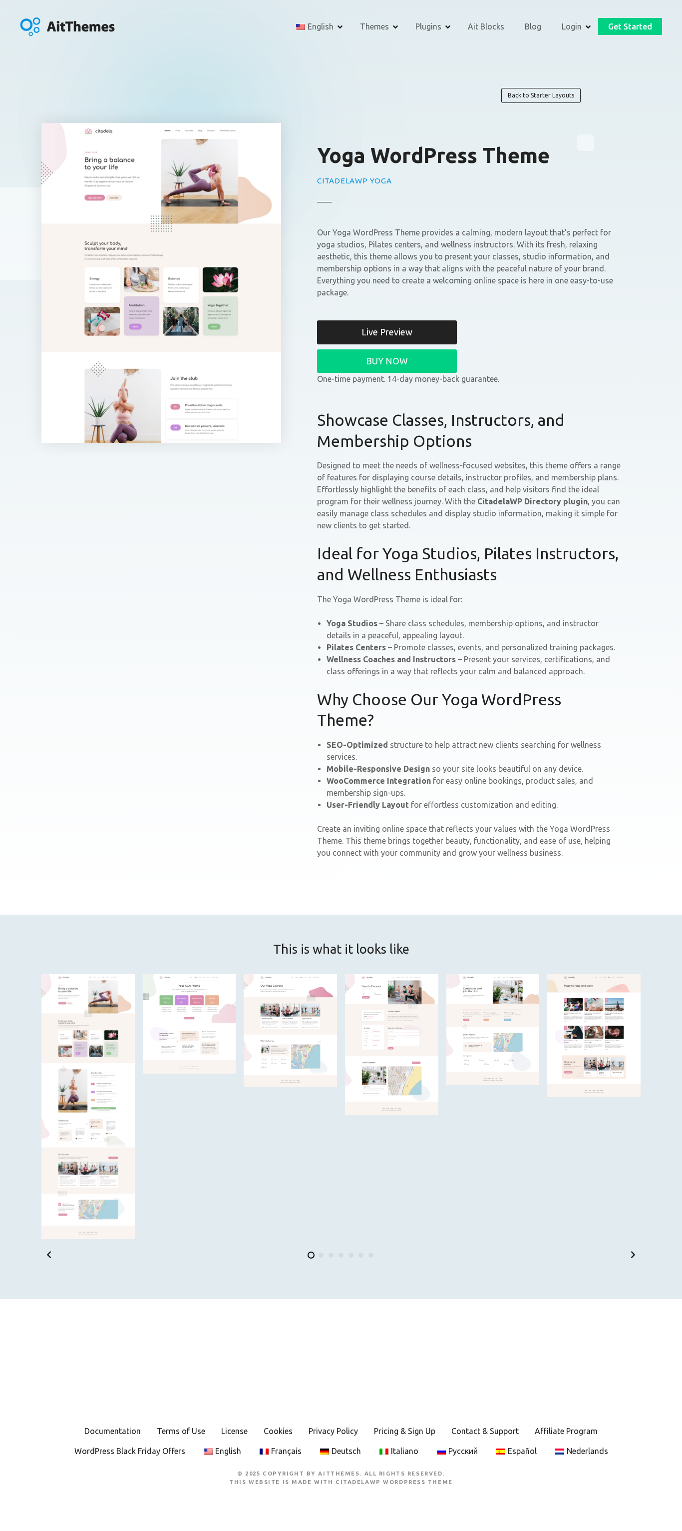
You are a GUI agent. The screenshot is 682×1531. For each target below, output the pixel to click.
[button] (48, 1254)
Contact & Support (485, 1431)
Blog (533, 26)
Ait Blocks (486, 26)
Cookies (278, 1431)
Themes (374, 26)
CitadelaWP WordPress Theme (394, 1482)
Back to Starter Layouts (541, 95)
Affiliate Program (566, 1431)
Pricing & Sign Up (404, 1431)
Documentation (112, 1431)
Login (572, 26)
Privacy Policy (333, 1431)
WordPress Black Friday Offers (129, 1451)
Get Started (630, 26)
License (234, 1431)
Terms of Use (181, 1431)
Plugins (428, 26)
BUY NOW (387, 361)
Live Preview (386, 332)
